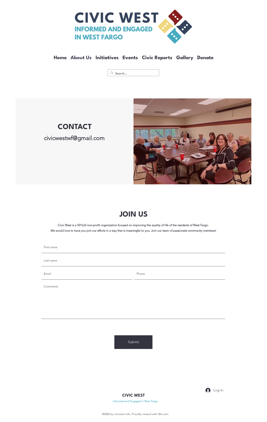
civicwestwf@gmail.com (74, 138)
